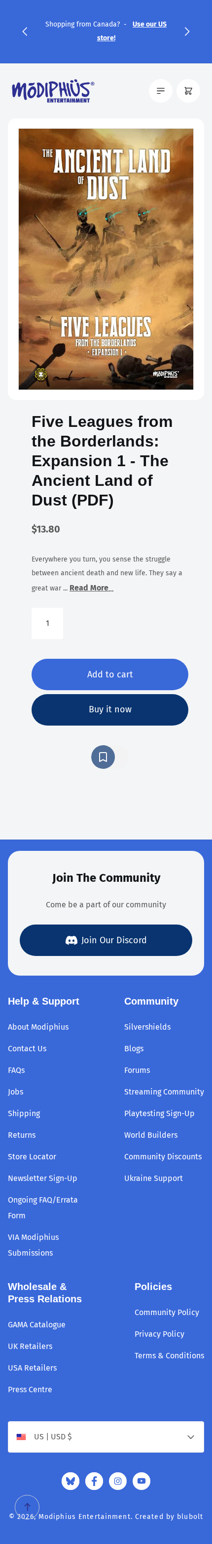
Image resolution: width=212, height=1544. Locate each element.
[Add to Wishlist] (110, 757)
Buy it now (110, 709)
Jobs (15, 1091)
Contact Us (27, 1048)
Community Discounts (163, 1156)
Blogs (133, 1048)
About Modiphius (38, 1027)
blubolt (190, 1517)
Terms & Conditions (169, 1355)
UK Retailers (30, 1346)
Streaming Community (164, 1091)
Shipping (24, 1113)
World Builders (150, 1135)
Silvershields (147, 1027)
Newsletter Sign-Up (42, 1178)
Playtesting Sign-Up (159, 1113)
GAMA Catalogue (37, 1324)
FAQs (16, 1070)
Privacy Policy (159, 1334)
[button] (24, 31)
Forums (137, 1070)
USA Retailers (32, 1368)
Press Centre (30, 1389)
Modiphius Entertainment (84, 1517)
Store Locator (32, 1156)
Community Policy (167, 1312)
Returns (21, 1135)
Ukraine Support (153, 1178)
